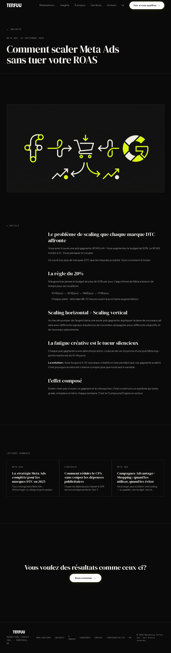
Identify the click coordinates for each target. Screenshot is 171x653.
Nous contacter (85, 578)
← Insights (14, 29)
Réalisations (47, 5)
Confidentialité (116, 638)
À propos (79, 5)
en (123, 5)
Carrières (96, 5)
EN (130, 638)
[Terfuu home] (14, 5)
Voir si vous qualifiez (146, 5)
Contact (111, 5)
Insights (64, 5)
